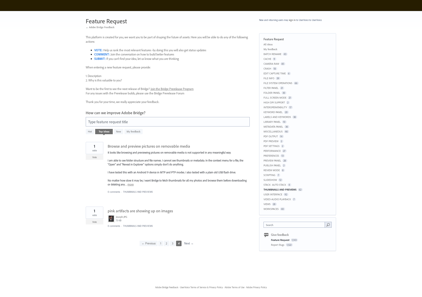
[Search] (328, 224)
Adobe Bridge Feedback (166, 287)
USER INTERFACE (273, 194)
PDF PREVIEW (271, 141)
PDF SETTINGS (272, 146)
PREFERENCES (271, 155)
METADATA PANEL (273, 126)
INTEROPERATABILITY (275, 107)
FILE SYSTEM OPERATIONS (278, 83)
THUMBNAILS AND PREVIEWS (138, 191)
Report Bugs (278, 244)
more (130, 184)
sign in (292, 20)
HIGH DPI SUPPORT (274, 102)
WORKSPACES (271, 209)
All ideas (268, 44)
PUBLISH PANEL (272, 165)
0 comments (114, 191)
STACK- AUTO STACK (275, 184)
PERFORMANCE (272, 150)
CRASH (267, 68)
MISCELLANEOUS (273, 131)
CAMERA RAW (271, 63)
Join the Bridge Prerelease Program (172, 89)
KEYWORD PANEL (273, 112)
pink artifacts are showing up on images (140, 210)
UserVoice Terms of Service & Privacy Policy (201, 287)
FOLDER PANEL (272, 92)
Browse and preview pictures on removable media (149, 146)
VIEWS (267, 204)
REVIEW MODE (272, 170)
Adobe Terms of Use (234, 287)
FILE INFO (269, 78)
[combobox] (295, 224)
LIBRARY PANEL (272, 121)
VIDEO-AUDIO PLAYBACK (277, 199)
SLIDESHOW (270, 180)
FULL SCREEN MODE (275, 97)
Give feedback (280, 235)
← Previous (149, 243)
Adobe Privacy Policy (256, 287)
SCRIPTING (269, 175)
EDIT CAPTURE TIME (275, 73)
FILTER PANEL (271, 88)
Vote (94, 157)
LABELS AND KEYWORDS (277, 117)
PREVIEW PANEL (272, 160)
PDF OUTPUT (271, 136)
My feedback (133, 131)
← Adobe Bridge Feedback (100, 27)
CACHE (267, 58)
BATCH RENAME (272, 54)
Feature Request (280, 240)
